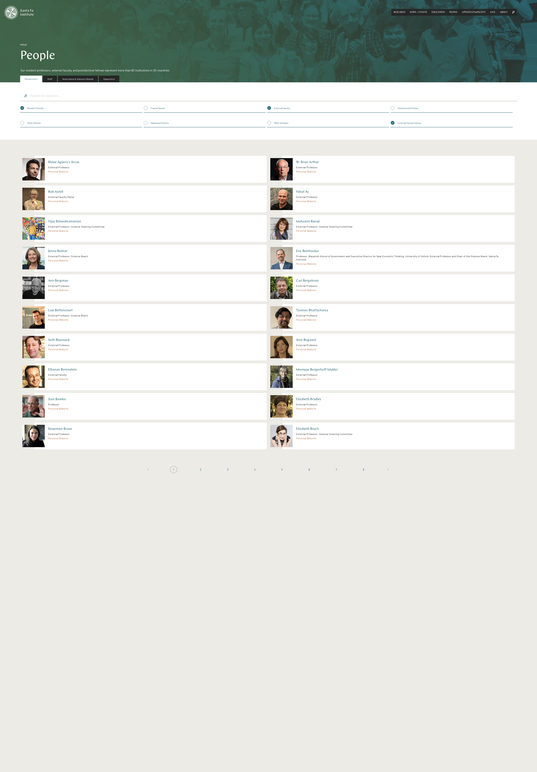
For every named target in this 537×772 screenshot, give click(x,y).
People (453, 12)
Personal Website (58, 171)
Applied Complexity (474, 12)
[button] (399, 12)
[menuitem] (31, 79)
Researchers (31, 79)
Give (492, 12)
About (503, 12)
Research (399, 12)
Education (438, 12)
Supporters (109, 79)
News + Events (418, 12)
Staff (49, 79)
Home (23, 45)
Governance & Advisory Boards (78, 79)
